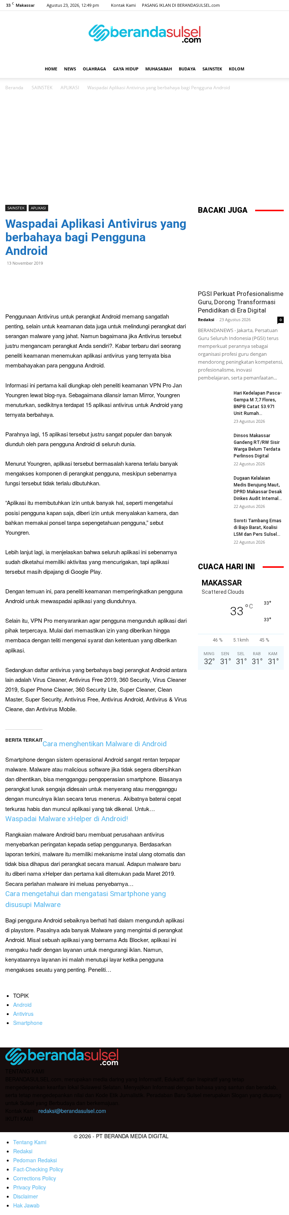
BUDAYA (187, 69)
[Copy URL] (82, 280)
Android (22, 1004)
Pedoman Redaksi (35, 1160)
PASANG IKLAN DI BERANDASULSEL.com (181, 5)
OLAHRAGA (94, 69)
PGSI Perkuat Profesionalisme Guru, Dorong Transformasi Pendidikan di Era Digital (240, 302)
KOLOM (236, 69)
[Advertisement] (144, 148)
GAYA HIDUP (125, 69)
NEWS (70, 69)
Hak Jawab (26, 1205)
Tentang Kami (29, 1142)
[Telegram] (64, 280)
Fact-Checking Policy (38, 1169)
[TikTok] (265, 5)
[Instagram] (253, 5)
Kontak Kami (123, 5)
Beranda (14, 87)
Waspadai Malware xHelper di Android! (66, 818)
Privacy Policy (29, 1187)
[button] (275, 69)
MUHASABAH (158, 69)
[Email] (47, 280)
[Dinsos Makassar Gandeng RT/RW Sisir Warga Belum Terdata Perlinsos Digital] (213, 442)
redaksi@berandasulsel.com (72, 1110)
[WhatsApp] (30, 280)
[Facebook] (240, 5)
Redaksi (206, 319)
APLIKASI (70, 87)
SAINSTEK (212, 69)
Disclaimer (25, 1196)
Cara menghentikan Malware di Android (105, 743)
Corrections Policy (34, 1178)
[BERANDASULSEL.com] (144, 36)
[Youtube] (278, 5)
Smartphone (28, 1022)
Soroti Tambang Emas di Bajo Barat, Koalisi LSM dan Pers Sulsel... (257, 527)
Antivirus (23, 1013)
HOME (51, 69)
